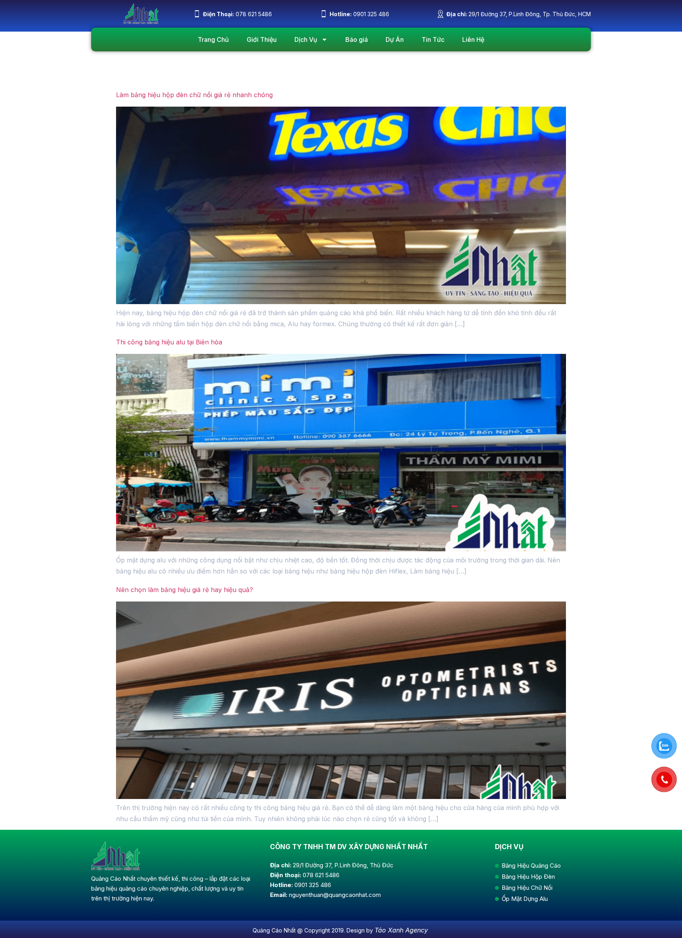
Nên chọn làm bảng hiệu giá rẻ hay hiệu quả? (184, 590)
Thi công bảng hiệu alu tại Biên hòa (169, 342)
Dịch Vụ (305, 39)
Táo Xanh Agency (401, 930)
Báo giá (356, 39)
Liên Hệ (473, 39)
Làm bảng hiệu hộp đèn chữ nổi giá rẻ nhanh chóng (194, 95)
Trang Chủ (213, 39)
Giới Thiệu (262, 39)
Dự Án (395, 39)
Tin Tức (433, 39)
